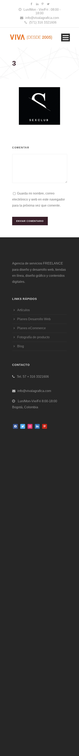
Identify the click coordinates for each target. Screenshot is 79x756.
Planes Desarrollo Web (34, 319)
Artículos (23, 310)
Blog (20, 346)
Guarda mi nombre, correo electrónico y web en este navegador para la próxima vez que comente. (38, 199)
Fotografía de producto (33, 337)
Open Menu (65, 37)
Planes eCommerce (31, 328)
